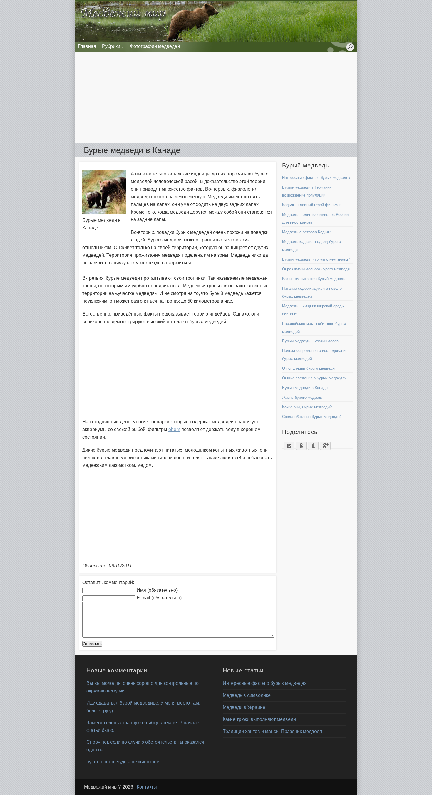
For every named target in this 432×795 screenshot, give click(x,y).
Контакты (147, 786)
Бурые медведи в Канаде (305, 387)
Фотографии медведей (155, 46)
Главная (87, 46)
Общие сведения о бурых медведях (314, 378)
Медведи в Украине (244, 707)
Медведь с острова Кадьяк (306, 232)
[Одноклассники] (301, 444)
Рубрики (111, 46)
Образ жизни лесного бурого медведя (316, 269)
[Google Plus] (325, 444)
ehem (174, 429)
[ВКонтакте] (289, 444)
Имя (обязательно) (157, 590)
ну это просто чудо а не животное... (124, 761)
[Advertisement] (216, 98)
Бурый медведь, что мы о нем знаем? (316, 259)
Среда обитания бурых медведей (311, 417)
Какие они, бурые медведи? (307, 407)
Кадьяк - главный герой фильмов (311, 205)
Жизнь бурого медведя (302, 397)
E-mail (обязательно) (159, 597)
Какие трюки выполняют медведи (259, 719)
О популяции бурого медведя (308, 368)
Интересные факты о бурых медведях (316, 177)
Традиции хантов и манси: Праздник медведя (272, 731)
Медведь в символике (247, 695)
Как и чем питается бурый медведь (313, 278)
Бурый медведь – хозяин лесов (310, 341)
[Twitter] (313, 444)
